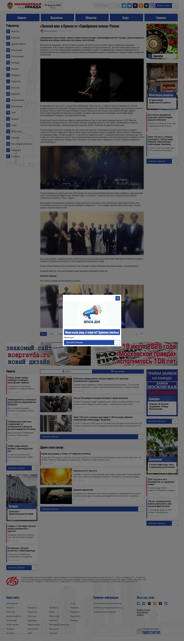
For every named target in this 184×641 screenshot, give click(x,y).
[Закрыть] (118, 298)
